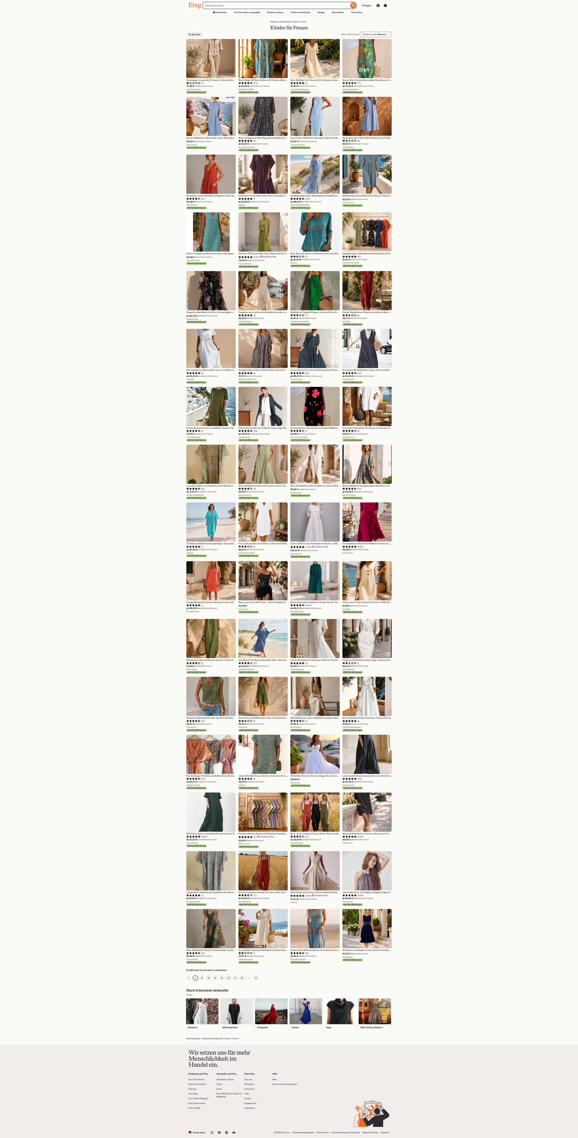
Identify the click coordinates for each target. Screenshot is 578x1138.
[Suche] (353, 5)
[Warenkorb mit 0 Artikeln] (385, 5)
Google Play (221, 1118)
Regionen (385, 1132)
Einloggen (366, 5)
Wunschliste (338, 12)
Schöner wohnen (275, 12)
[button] (196, 1132)
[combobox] (276, 5)
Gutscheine (356, 12)
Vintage (321, 12)
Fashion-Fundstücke (300, 12)
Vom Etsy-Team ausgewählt (247, 12)
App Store (198, 1118)
